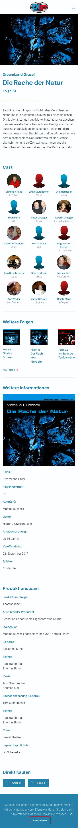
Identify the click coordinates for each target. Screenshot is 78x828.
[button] (73, 7)
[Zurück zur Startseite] (39, 7)
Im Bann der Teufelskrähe (66, 355)
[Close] (71, 813)
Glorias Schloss (8, 355)
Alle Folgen (9, 369)
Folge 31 (9, 91)
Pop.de (41, 782)
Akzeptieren (40, 820)
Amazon (16, 782)
